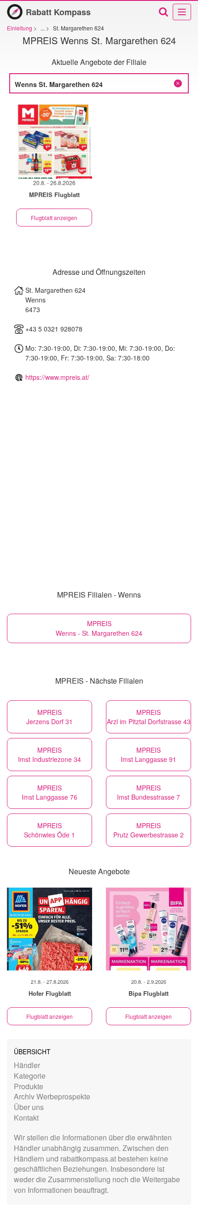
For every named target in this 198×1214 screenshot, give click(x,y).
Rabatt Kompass (58, 12)
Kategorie (30, 1075)
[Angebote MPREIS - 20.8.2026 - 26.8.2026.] (54, 141)
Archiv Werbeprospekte (52, 1096)
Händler (27, 1065)
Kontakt (26, 1117)
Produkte (28, 1086)
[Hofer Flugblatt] (49, 929)
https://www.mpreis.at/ (57, 377)
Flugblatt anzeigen (54, 217)
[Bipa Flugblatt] (148, 929)
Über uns (29, 1107)
